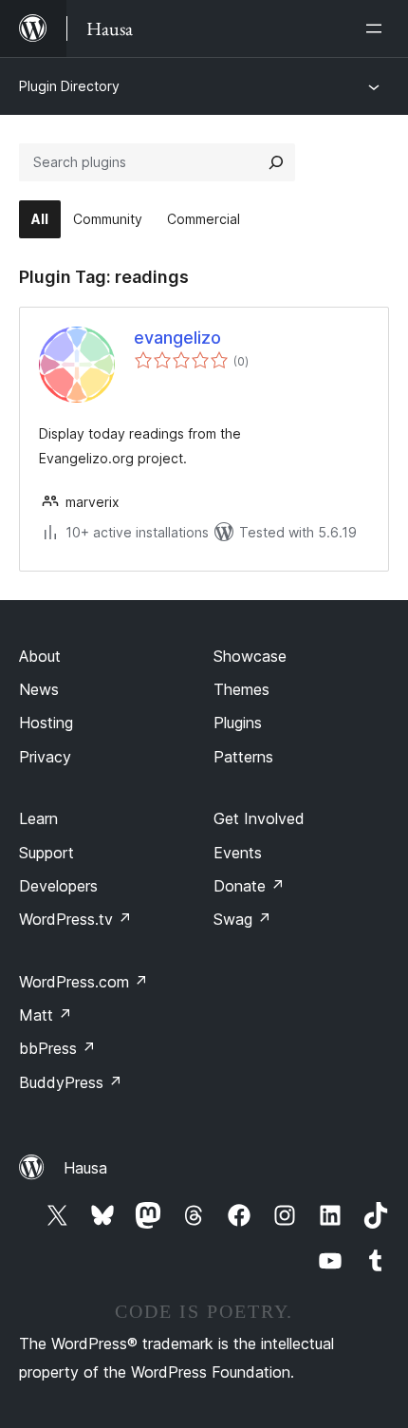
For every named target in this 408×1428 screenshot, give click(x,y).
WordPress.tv (75, 919)
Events (237, 852)
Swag (242, 919)
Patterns (243, 756)
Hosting (46, 722)
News (39, 689)
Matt (45, 1014)
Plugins (237, 722)
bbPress (57, 1048)
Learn (38, 818)
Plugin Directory (69, 86)
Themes (241, 689)
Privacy (45, 756)
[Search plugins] (276, 162)
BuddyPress (70, 1082)
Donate (249, 885)
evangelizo (177, 338)
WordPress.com (83, 981)
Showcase (250, 656)
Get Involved (259, 818)
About (40, 656)
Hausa (85, 1167)
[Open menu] (377, 28)
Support (46, 852)
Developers (58, 885)
